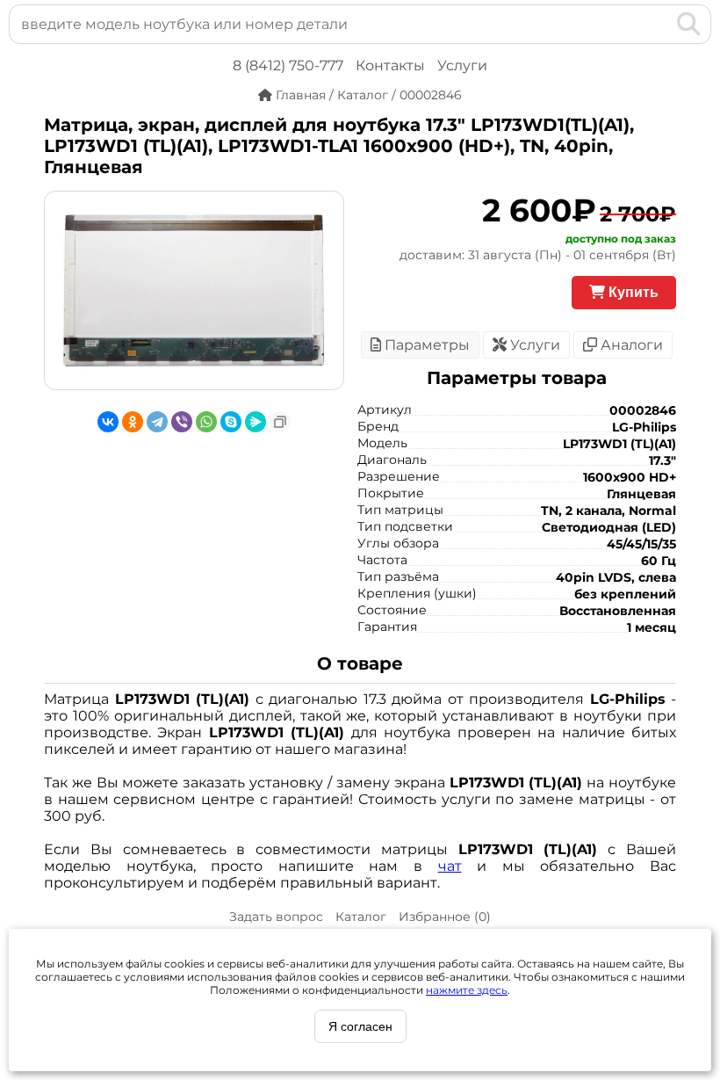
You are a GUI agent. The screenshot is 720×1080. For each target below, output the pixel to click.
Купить (632, 292)
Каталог (360, 916)
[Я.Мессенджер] (255, 421)
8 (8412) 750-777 (288, 65)
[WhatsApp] (206, 421)
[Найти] (689, 24)
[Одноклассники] (132, 421)
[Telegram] (157, 421)
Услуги (462, 65)
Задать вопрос (276, 916)
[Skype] (230, 421)
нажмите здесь (467, 990)
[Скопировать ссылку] (280, 421)
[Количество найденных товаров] (660, 24)
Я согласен (360, 1026)
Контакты (390, 65)
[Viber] (181, 421)
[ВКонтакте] (108, 421)
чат (450, 866)
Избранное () (445, 916)
